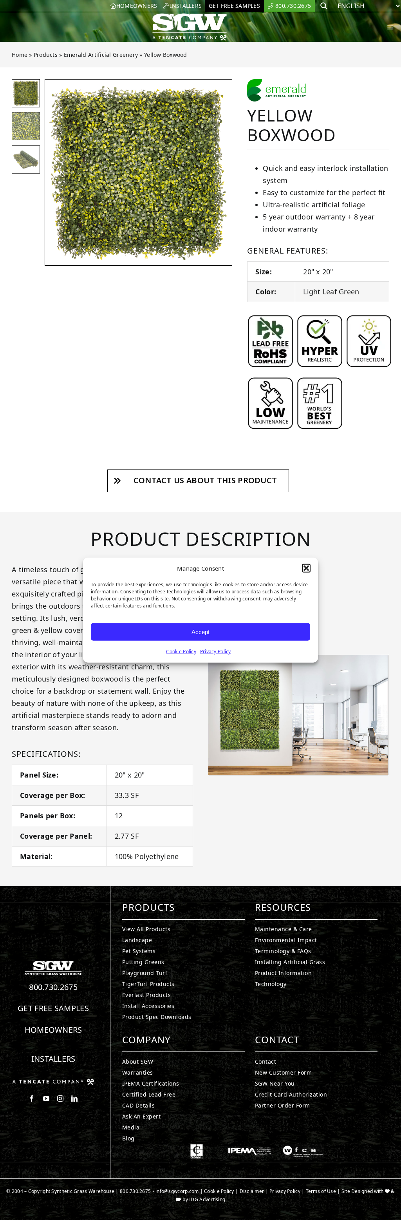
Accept (200, 631)
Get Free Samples (53, 1008)
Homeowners (53, 1029)
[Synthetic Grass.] (53, 1081)
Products (46, 54)
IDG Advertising (207, 1199)
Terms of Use (321, 1191)
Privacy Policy (215, 651)
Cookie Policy (181, 651)
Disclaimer (252, 1191)
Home (19, 54)
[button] (306, 568)
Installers (53, 1058)
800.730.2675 (53, 987)
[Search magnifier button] (324, 6)
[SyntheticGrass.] (189, 15)
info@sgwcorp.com (177, 1191)
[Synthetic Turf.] (53, 963)
